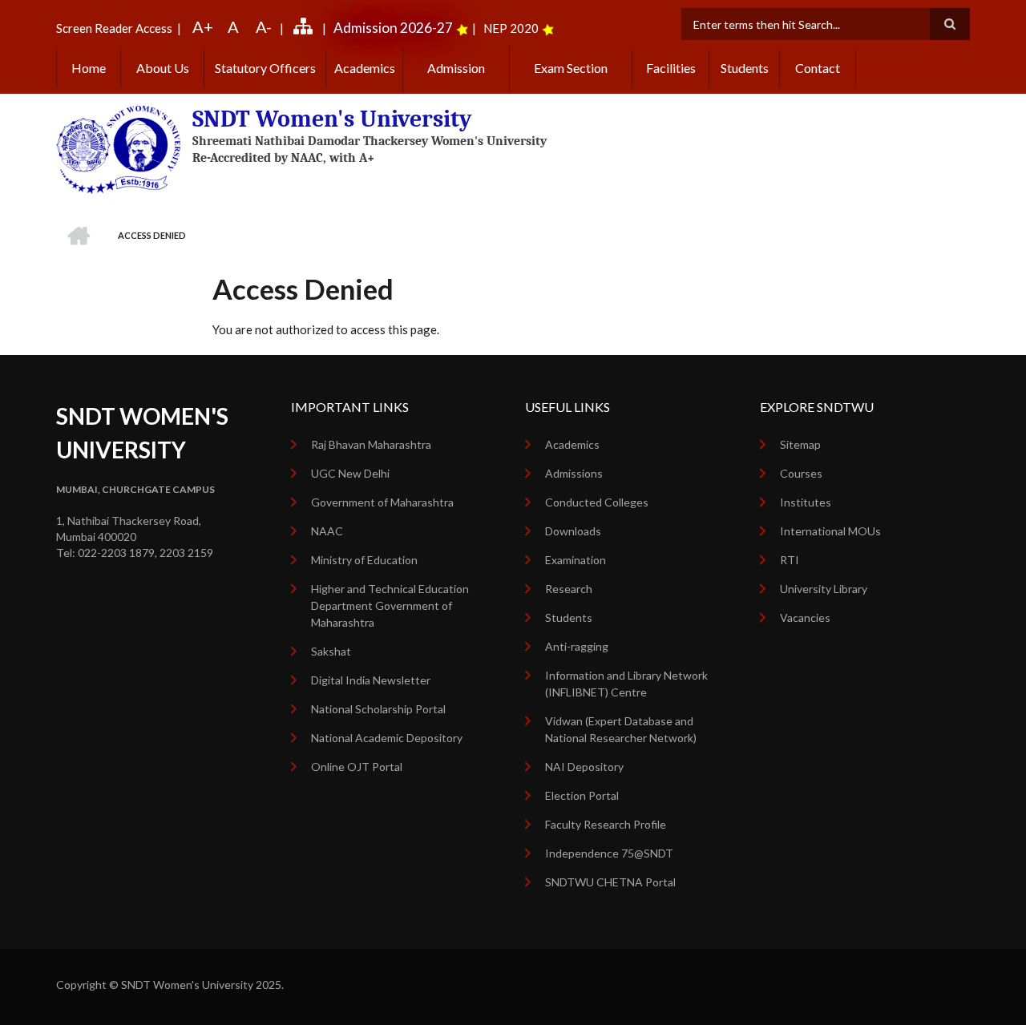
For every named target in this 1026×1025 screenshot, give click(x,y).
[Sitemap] (305, 28)
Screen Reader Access (114, 28)
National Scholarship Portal (378, 709)
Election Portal (582, 795)
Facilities (671, 67)
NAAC (327, 531)
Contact (817, 67)
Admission (456, 67)
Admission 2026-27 (393, 27)
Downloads (573, 531)
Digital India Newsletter (370, 680)
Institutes (805, 502)
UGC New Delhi (350, 473)
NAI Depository (584, 766)
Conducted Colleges (596, 502)
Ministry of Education (364, 560)
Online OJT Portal (356, 766)
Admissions (574, 473)
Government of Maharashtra (382, 502)
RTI (789, 560)
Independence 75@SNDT (609, 853)
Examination (575, 560)
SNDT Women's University (332, 119)
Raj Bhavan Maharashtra (371, 444)
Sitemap (800, 444)
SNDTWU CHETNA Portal (610, 882)
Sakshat (331, 651)
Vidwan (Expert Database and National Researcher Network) (621, 729)
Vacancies (805, 617)
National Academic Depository (387, 738)
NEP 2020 (511, 28)
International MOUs (830, 531)
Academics (364, 67)
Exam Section (571, 67)
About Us (162, 67)
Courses (801, 473)
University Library (823, 588)
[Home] (118, 148)
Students (745, 67)
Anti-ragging (576, 646)
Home (88, 67)
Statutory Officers (265, 67)
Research (568, 588)
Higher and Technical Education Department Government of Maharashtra (390, 605)
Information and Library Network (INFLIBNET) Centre (626, 683)
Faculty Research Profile (605, 824)
